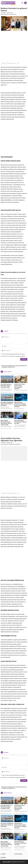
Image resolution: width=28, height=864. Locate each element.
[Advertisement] (14, 46)
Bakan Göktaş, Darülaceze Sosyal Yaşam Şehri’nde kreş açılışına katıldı (6, 423)
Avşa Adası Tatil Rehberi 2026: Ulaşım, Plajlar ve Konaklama (7, 404)
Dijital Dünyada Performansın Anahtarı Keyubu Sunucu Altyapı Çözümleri (20, 404)
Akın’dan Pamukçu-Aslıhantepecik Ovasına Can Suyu (20, 422)
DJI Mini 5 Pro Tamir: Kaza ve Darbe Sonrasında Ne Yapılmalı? (19, 386)
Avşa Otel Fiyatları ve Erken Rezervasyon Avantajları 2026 (6, 386)
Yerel (11, 12)
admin (4, 63)
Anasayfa (4, 12)
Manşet (8, 12)
